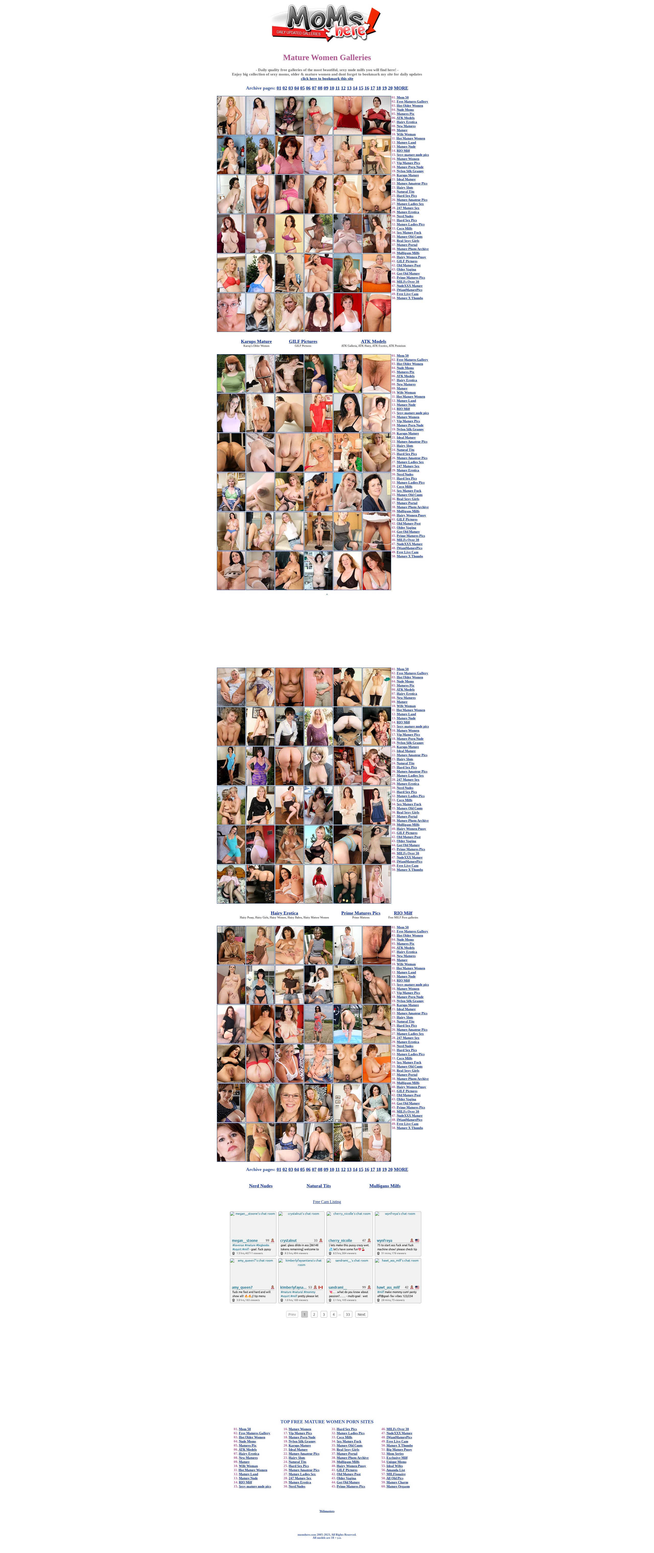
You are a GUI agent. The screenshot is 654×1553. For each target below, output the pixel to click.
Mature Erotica (408, 212)
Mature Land (406, 142)
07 (314, 88)
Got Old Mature (408, 273)
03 (290, 88)
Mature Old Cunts (410, 236)
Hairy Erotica (407, 122)
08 (320, 88)
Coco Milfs (404, 228)
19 (384, 88)
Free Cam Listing (327, 1202)
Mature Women (408, 159)
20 (390, 88)
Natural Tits (405, 191)
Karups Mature (408, 175)
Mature (402, 130)
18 (378, 88)
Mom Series (395, 1454)
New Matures (406, 126)
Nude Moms (405, 110)
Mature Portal (407, 245)
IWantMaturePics (409, 290)
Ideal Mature (406, 179)
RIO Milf (403, 151)
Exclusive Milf (397, 1458)
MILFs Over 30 (408, 282)
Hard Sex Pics (407, 196)
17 (372, 88)
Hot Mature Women (410, 138)
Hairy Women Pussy (411, 257)
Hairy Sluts (405, 187)
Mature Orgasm (398, 1486)
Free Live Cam (407, 294)
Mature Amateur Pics (412, 183)
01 (279, 88)
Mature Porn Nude (410, 167)
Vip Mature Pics (408, 163)
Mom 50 (403, 97)
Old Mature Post (409, 265)
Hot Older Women (410, 105)
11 (337, 88)
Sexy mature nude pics (413, 155)
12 (343, 88)
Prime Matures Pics (411, 277)
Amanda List (395, 1470)
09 (326, 88)
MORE (401, 88)
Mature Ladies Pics (411, 224)
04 (296, 88)
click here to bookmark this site (327, 79)
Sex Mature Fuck (409, 232)
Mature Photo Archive (413, 249)
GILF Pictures (407, 261)
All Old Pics (394, 1478)
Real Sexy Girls (408, 241)
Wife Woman (406, 134)
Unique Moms (396, 1462)
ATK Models (405, 118)
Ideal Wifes (395, 1466)
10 (332, 88)
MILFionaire (396, 1474)
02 (285, 88)
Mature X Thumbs (410, 298)
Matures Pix (405, 114)
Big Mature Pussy (399, 1449)
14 (355, 88)
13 (349, 88)
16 (367, 88)
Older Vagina (406, 269)
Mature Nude (406, 146)
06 (308, 88)
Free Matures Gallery (412, 101)
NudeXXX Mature (410, 286)
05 (302, 88)
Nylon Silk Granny (410, 171)
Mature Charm (397, 1482)
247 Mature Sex (408, 208)
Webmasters (327, 1511)
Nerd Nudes (405, 216)
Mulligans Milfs (408, 253)
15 (361, 88)
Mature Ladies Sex (410, 204)
